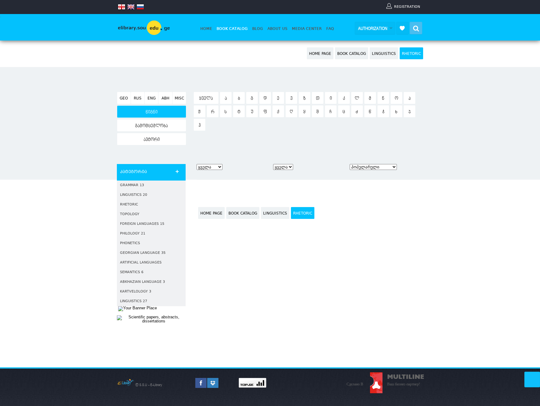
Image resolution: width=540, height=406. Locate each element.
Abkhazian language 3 (142, 282)
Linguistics (384, 54)
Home (206, 29)
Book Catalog (232, 29)
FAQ (330, 29)
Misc (179, 98)
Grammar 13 (132, 185)
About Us (278, 29)
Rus (138, 98)
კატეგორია (133, 172)
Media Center (307, 29)
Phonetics (130, 243)
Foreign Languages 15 (142, 224)
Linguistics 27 (133, 301)
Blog (257, 29)
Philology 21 (132, 233)
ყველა (206, 98)
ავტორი (151, 139)
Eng (152, 98)
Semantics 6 (131, 272)
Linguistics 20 (133, 195)
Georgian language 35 (143, 253)
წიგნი (152, 112)
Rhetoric (411, 54)
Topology (129, 214)
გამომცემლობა (151, 125)
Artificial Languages (141, 262)
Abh (165, 98)
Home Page (320, 54)
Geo (124, 98)
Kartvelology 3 (135, 291)
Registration (407, 6)
